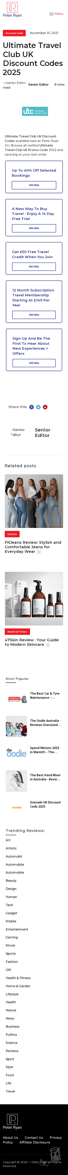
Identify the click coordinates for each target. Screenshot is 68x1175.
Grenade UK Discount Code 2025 (45, 804)
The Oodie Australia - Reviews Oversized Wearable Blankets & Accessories (45, 726)
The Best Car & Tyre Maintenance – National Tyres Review (45, 699)
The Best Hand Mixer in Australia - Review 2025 (45, 779)
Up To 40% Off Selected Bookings (34, 173)
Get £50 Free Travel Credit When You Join (32, 254)
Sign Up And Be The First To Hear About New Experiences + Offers (31, 346)
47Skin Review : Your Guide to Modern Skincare (32, 642)
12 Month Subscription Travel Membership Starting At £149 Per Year (33, 297)
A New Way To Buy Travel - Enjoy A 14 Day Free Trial (33, 214)
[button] (56, 13)
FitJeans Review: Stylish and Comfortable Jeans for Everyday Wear (33, 547)
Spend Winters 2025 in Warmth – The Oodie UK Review (44, 752)
